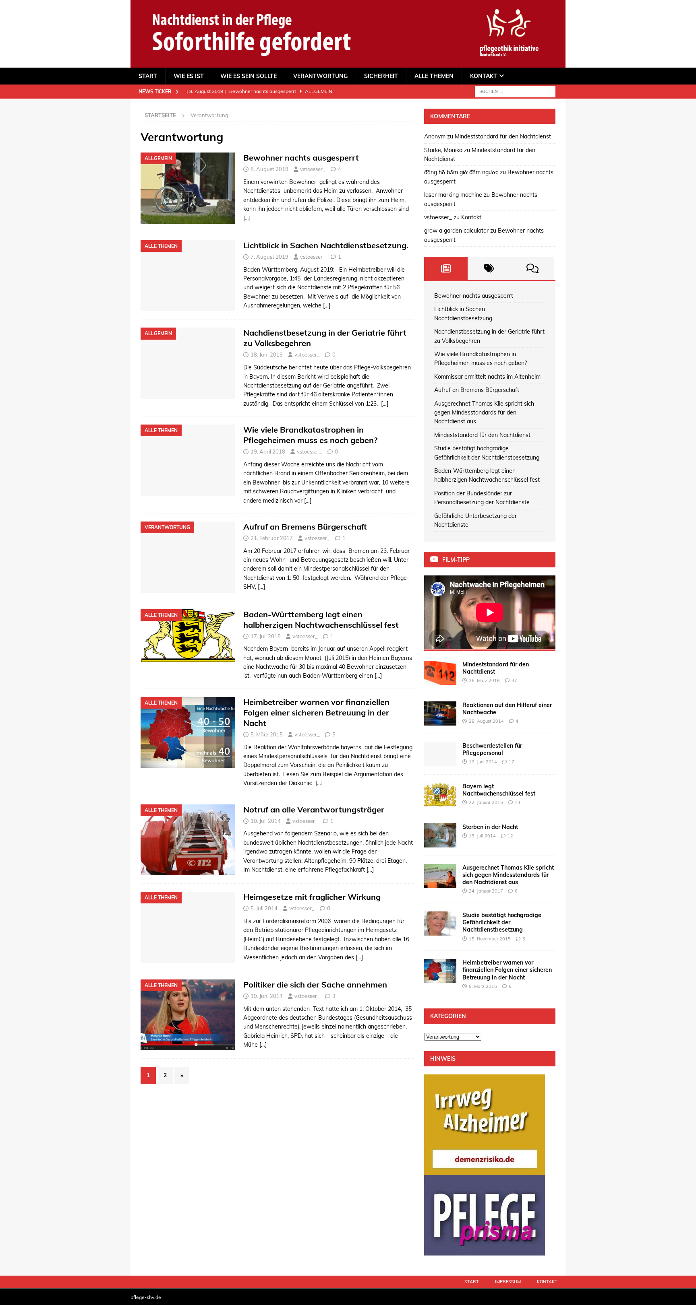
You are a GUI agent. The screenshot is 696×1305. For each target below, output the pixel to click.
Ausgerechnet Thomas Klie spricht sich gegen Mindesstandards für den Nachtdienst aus (484, 412)
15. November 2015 (490, 939)
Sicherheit (381, 76)
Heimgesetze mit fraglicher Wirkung (312, 897)
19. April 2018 (268, 451)
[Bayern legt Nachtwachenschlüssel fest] (440, 795)
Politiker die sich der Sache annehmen (315, 984)
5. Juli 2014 (264, 908)
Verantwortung (320, 76)
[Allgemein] (188, 188)
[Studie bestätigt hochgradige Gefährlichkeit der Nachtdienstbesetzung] (440, 923)
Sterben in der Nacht (490, 827)
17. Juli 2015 (266, 636)
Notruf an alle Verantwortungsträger (313, 809)
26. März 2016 (484, 680)
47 (514, 680)
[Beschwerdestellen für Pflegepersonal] (440, 754)
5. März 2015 (267, 734)
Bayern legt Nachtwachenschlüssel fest (498, 790)
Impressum (508, 1281)
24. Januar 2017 (486, 891)
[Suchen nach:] (515, 91)
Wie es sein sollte (248, 76)
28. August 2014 (486, 721)
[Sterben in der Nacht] (440, 835)
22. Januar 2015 (486, 802)
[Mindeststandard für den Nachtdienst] (440, 673)
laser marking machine (453, 194)
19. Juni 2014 (267, 996)
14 (517, 802)
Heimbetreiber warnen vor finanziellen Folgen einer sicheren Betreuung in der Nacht (316, 712)
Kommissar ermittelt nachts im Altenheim (487, 376)
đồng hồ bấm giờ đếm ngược (461, 172)
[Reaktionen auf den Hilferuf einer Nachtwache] (440, 713)
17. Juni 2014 (483, 762)
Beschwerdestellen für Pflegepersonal (492, 749)
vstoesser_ (312, 169)
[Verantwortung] (188, 557)
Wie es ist (189, 76)
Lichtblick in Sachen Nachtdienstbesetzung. (325, 245)
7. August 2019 (269, 257)
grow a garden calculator (456, 230)
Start (148, 76)
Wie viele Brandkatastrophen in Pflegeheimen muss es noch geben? (310, 435)
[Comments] (532, 268)
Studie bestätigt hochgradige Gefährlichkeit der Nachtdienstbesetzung (501, 922)
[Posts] (446, 268)
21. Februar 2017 (272, 538)
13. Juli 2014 (482, 836)
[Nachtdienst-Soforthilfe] (348, 62)
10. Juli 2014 (266, 821)
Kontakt (483, 76)
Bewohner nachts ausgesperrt (301, 158)
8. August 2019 (269, 169)
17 (511, 762)
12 (510, 836)
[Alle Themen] (188, 275)
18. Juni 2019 (267, 354)
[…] (247, 218)
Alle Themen (434, 76)
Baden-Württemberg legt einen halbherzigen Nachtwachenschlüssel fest (321, 619)
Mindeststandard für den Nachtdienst (503, 136)
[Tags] (489, 268)
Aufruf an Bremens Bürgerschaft (305, 527)
